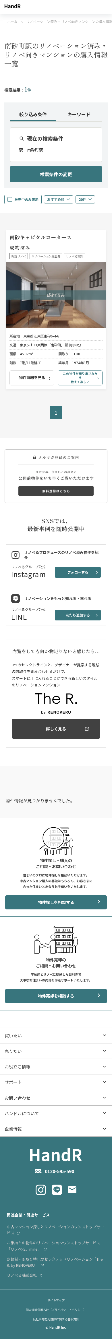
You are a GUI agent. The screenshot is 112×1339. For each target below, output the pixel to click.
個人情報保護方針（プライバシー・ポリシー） (56, 1309)
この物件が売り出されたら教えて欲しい (80, 377)
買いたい (13, 1036)
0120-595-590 (59, 1171)
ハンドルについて (22, 1113)
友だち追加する (78, 614)
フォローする (77, 572)
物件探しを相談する (56, 902)
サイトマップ (56, 1300)
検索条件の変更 (56, 174)
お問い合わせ (17, 1098)
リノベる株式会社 (22, 1275)
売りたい (13, 1051)
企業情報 (13, 1129)
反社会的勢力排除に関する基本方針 (56, 1319)
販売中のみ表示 (26, 199)
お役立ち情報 (17, 1067)
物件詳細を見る (32, 377)
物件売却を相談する (56, 996)
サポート (13, 1082)
